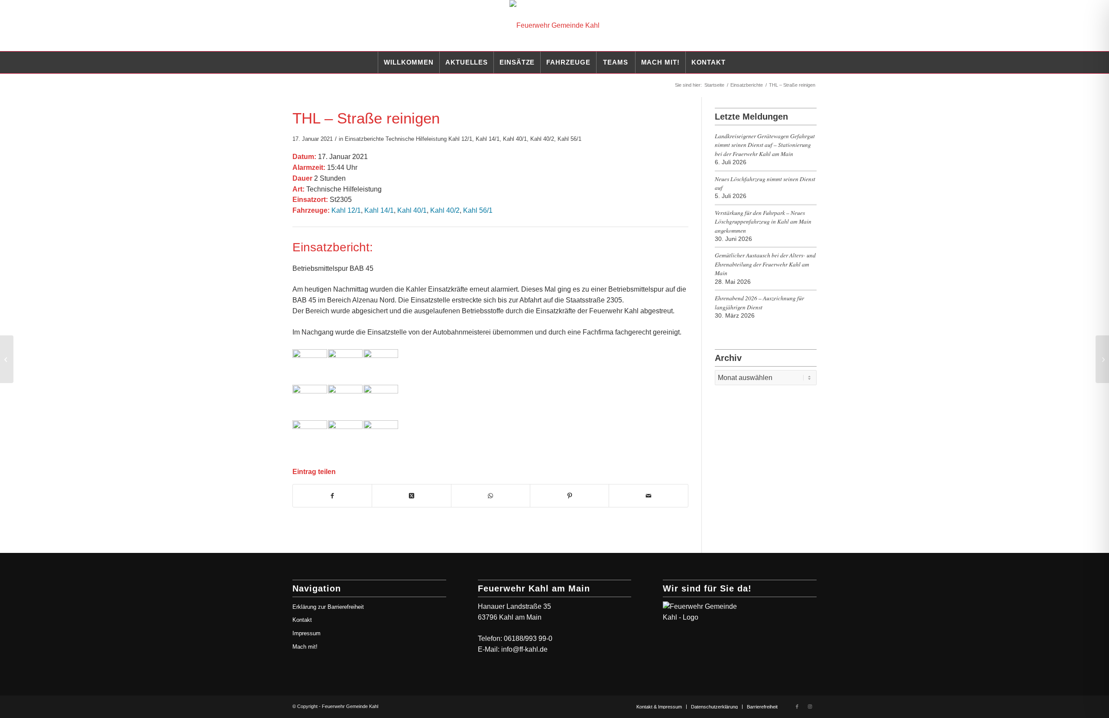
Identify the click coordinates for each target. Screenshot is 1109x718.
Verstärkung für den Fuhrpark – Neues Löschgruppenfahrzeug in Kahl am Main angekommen (763, 221)
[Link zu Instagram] (810, 706)
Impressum (306, 633)
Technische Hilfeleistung (416, 139)
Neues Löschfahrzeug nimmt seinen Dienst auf (765, 183)
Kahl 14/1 (487, 139)
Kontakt (302, 620)
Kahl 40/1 (515, 139)
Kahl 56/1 (569, 139)
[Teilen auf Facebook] (332, 495)
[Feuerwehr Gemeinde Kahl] (554, 25)
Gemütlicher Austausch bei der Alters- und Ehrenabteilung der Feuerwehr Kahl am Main (765, 264)
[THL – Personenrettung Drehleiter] (6, 359)
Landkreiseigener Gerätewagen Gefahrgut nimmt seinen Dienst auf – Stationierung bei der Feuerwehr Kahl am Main (765, 145)
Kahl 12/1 (460, 139)
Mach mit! (305, 646)
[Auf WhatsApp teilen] (490, 495)
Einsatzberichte (364, 139)
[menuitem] (408, 62)
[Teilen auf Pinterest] (569, 495)
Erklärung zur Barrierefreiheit (328, 607)
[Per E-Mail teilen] (648, 495)
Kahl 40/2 (542, 139)
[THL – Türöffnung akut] (1102, 359)
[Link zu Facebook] (797, 706)
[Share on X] (411, 495)
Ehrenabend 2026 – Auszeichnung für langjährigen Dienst (759, 302)
